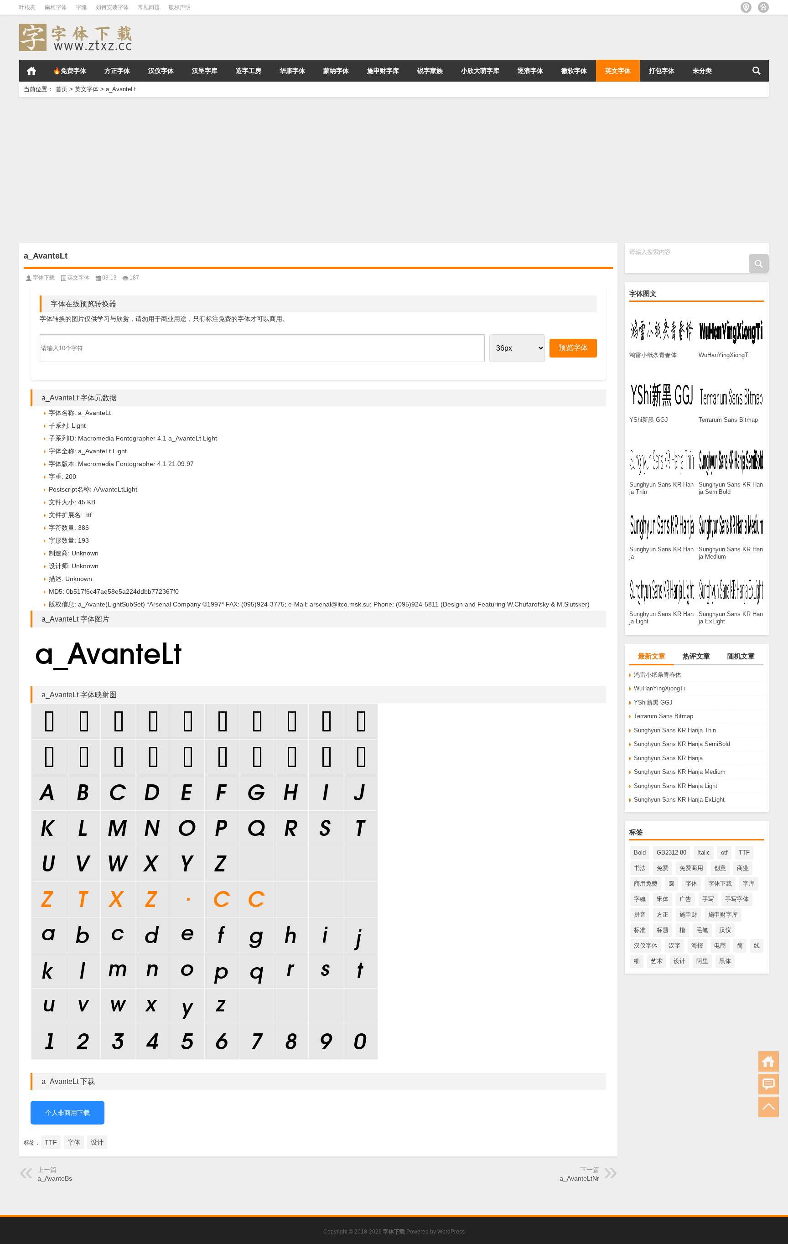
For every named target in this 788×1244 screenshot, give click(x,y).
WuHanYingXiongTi (659, 688)
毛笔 (702, 930)
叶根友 (27, 7)
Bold (640, 852)
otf (724, 852)
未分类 (702, 70)
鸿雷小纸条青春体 (657, 674)
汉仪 (725, 930)
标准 (640, 930)
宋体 (663, 899)
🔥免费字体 (69, 70)
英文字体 (618, 70)
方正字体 (117, 70)
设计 (679, 961)
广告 (685, 899)
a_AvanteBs (54, 1178)
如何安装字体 (112, 7)
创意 (720, 868)
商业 (743, 868)
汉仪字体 (161, 70)
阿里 (702, 961)
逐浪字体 (530, 70)
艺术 (657, 961)
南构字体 (56, 7)
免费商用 (691, 868)
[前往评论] (768, 1084)
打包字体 (661, 70)
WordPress (451, 1231)
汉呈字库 (205, 70)
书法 (640, 868)
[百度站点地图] (763, 7)
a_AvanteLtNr (579, 1178)
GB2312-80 (671, 852)
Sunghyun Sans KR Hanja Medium (680, 771)
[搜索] (756, 71)
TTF (744, 852)
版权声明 (180, 7)
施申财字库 (383, 70)
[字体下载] (77, 26)
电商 (720, 945)
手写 (708, 899)
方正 (663, 914)
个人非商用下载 (67, 1112)
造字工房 (248, 70)
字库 (749, 883)
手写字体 (737, 899)
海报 (697, 945)
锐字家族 (430, 70)
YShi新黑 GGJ (653, 702)
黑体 (725, 961)
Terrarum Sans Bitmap (663, 716)
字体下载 (720, 883)
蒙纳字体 (336, 70)
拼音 (640, 914)
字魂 (81, 7)
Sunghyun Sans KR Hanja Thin (675, 730)
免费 (663, 868)
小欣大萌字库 (480, 70)
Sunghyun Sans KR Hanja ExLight (679, 799)
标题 (663, 930)
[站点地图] (746, 7)
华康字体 (292, 70)
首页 (31, 71)
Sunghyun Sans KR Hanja (668, 758)
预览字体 (573, 348)
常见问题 (149, 7)
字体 (691, 883)
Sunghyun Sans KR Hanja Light (675, 786)
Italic (703, 852)
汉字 (674, 945)
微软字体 (574, 70)
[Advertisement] (292, 170)
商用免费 (646, 883)
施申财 (688, 914)
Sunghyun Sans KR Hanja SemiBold (682, 744)
